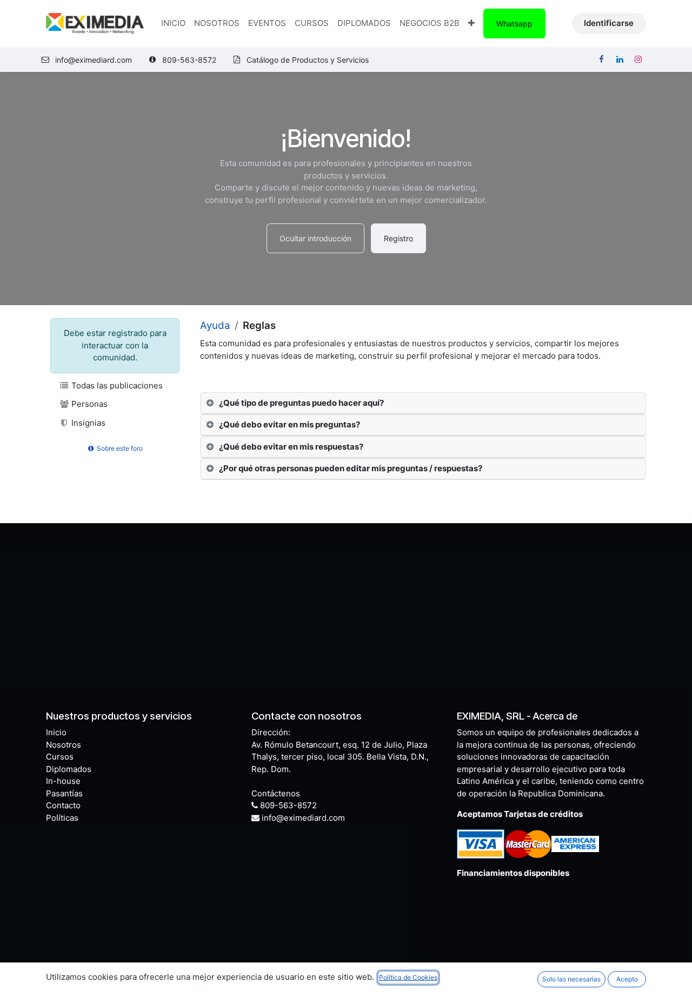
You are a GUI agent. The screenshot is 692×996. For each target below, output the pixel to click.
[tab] (423, 403)
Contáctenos (275, 793)
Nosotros (63, 745)
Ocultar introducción (315, 238)
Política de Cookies (408, 977)
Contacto (63, 805)
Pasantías (64, 793)
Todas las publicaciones (116, 385)
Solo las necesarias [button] (571, 979)
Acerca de (555, 716)
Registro (398, 238)
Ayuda (215, 325)
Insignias (87, 423)
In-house (63, 781)
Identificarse (609, 23)
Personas (88, 404)
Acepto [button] (627, 979)
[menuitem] (173, 23)
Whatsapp (514, 23)
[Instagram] (638, 59)
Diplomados (68, 769)
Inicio (56, 732)
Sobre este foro (119, 448)
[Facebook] (601, 59)
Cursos (60, 756)
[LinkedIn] (619, 59)
